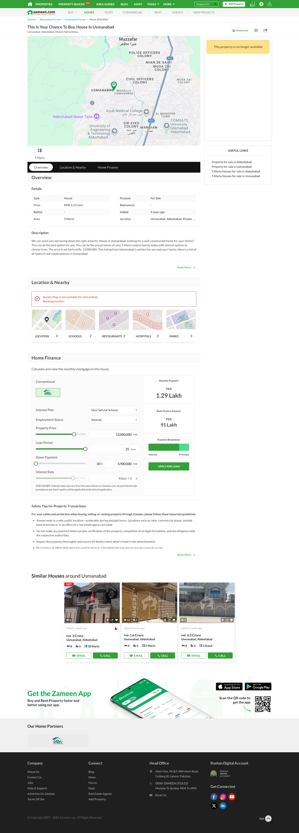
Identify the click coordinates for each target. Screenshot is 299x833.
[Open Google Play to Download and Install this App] (258, 689)
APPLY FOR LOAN (169, 466)
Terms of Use (35, 799)
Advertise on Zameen (41, 793)
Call (107, 655)
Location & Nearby (73, 167)
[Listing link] (92, 622)
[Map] (108, 620)
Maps (138, 4)
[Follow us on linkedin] (223, 809)
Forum (92, 782)
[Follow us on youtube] (232, 800)
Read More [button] (184, 267)
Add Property (97, 799)
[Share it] (112, 620)
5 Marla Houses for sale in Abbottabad (236, 171)
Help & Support (37, 788)
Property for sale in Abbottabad (232, 162)
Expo (91, 788)
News (92, 777)
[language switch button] (252, 4)
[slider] (74, 434)
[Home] (30, 4)
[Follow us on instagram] (223, 800)
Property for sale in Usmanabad (232, 166)
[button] (114, 410)
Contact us (34, 777)
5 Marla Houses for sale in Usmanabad (236, 176)
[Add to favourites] (116, 620)
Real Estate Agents (100, 793)
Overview (41, 167)
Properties (44, 4)
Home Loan (242, 30)
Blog (124, 4)
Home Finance (108, 167)
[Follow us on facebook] (215, 800)
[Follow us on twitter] (215, 809)
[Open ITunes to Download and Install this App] (230, 689)
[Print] (256, 30)
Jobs (30, 782)
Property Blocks (74, 4)
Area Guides (105, 4)
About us (33, 771)
